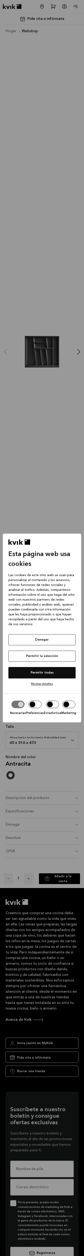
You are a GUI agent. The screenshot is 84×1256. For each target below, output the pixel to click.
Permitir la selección (42, 656)
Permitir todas (42, 672)
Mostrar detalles (42, 683)
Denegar (42, 639)
